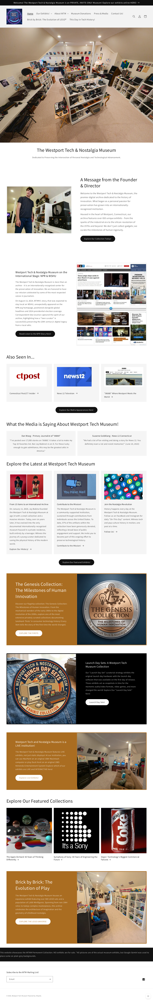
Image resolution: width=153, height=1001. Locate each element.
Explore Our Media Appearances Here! (76, 410)
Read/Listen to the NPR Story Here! (35, 333)
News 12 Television (65, 393)
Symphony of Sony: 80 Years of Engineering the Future (75, 858)
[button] (44, 14)
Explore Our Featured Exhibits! (76, 562)
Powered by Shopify (34, 996)
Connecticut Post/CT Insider (22, 393)
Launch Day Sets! (97, 702)
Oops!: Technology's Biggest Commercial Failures (120, 858)
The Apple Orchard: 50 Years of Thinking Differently (24, 858)
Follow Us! (109, 531)
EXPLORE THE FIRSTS (28, 633)
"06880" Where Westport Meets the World (120, 395)
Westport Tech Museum (19, 996)
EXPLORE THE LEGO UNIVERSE (33, 921)
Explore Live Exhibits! (29, 777)
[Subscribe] (50, 979)
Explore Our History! (19, 549)
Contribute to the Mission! (69, 545)
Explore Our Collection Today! (97, 238)
